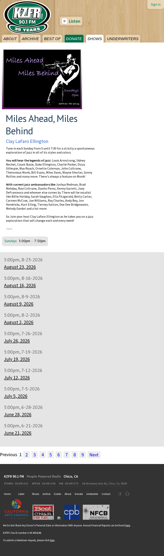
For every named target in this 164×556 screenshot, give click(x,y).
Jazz (9, 228)
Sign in (156, 4)
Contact (106, 494)
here (127, 525)
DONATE (74, 39)
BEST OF (52, 39)
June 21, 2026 (17, 433)
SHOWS (94, 39)
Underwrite (92, 494)
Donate (79, 494)
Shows (35, 494)
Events (57, 494)
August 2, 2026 (18, 322)
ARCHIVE (30, 39)
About (68, 494)
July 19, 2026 (17, 359)
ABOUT (10, 39)
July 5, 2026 (15, 396)
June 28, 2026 (17, 414)
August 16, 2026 (20, 285)
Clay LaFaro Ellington (27, 141)
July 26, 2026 (17, 341)
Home (7, 494)
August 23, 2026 (20, 267)
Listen (74, 21)
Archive (46, 494)
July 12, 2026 (17, 377)
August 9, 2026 (18, 304)
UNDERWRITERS (123, 39)
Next (94, 455)
